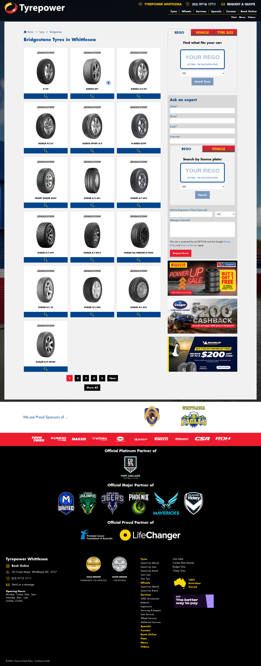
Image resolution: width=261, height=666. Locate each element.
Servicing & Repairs (151, 610)
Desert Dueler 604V (45, 198)
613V (45, 89)
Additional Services (151, 622)
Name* (174, 106)
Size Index (178, 558)
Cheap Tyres (179, 570)
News (242, 17)
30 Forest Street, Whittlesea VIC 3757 (34, 572)
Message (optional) (180, 220)
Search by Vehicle (150, 563)
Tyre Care (146, 574)
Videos (251, 17)
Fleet (234, 17)
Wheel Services (149, 618)
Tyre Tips (145, 578)
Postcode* (175, 136)
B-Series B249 (138, 143)
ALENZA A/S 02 (139, 89)
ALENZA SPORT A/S (92, 143)
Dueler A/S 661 (92, 198)
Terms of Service (189, 245)
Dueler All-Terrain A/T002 (138, 253)
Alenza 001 (92, 89)
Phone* (173, 116)
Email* (173, 126)
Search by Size (148, 567)
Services (201, 11)
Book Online (249, 11)
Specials (216, 11)
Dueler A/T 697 (45, 253)
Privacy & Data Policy (23, 661)
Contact (231, 11)
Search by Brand (149, 570)
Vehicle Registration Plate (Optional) (188, 210)
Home (29, 32)
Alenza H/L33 (45, 143)
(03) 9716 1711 (204, 4)
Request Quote (180, 253)
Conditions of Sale (42, 661)
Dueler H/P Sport (45, 362)
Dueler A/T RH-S (92, 253)
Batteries (145, 602)
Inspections (146, 606)
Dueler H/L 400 (92, 307)
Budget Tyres (179, 566)
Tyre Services (147, 614)
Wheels (186, 11)
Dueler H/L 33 (45, 307)
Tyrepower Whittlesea (162, 4)
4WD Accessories (150, 598)
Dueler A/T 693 (138, 198)
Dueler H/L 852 (138, 307)
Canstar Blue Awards (183, 562)
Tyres (174, 11)
